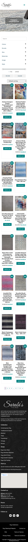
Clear (20, 76)
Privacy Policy (6, 535)
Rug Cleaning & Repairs (9, 528)
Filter (8, 76)
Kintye (17, 540)
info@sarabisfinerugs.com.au (8, 498)
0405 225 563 (8, 493)
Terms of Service (18, 532)
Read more (21, 185)
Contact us (22, 528)
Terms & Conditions (19, 535)
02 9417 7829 (10, 496)
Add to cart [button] (7, 117)
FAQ (6, 532)
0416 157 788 (6, 495)
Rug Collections (14, 525)
